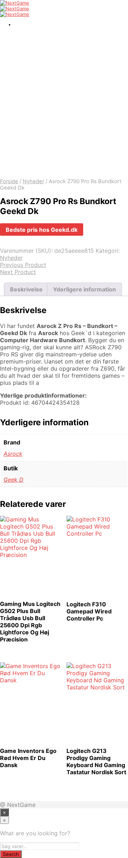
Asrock (13, 453)
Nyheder (33, 181)
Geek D (13, 479)
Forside (9, 181)
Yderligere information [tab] (84, 289)
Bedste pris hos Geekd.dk (42, 229)
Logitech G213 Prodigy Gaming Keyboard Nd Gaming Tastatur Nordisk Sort (96, 761)
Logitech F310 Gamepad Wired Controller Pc (89, 611)
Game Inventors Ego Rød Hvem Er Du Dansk (28, 758)
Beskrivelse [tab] (26, 289)
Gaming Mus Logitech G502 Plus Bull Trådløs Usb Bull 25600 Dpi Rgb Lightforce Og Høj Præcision (30, 621)
